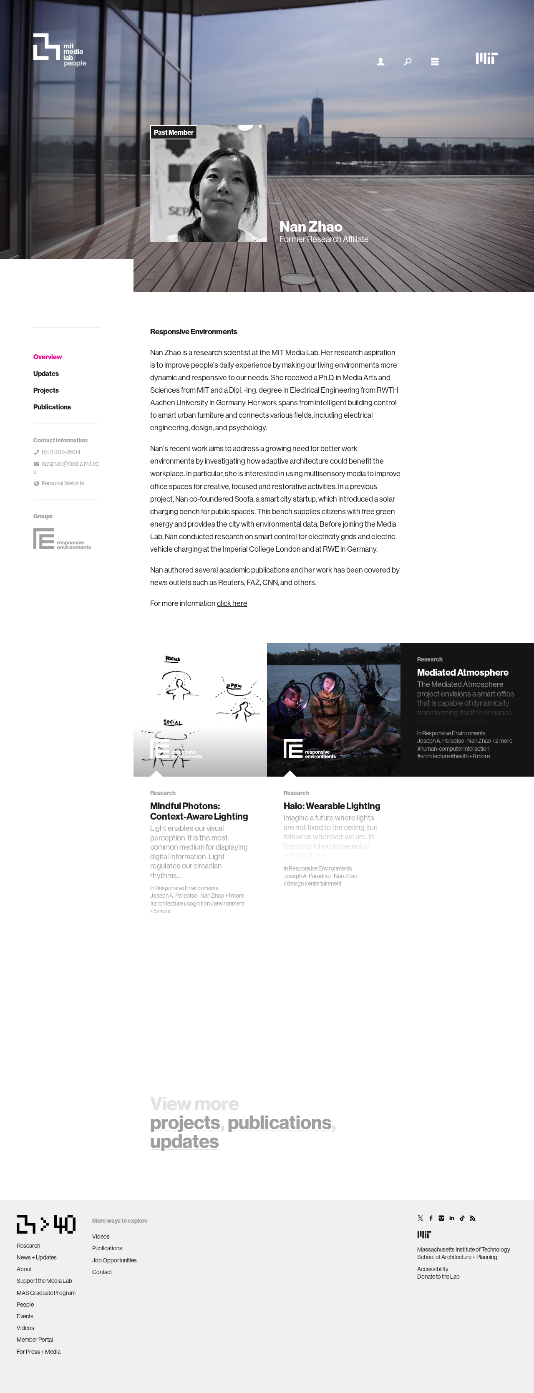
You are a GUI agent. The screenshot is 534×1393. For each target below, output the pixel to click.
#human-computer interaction (453, 748)
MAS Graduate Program (46, 1293)
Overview (47, 357)
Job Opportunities (114, 1260)
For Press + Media (38, 1351)
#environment (227, 903)
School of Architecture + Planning (457, 1257)
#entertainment (323, 883)
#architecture (166, 903)
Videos (25, 1328)
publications (280, 1122)
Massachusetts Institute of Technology (463, 1249)
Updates (46, 373)
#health (460, 756)
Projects (46, 390)
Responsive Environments (187, 888)
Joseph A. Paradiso (173, 895)
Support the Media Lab (44, 1280)
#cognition (197, 903)
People (25, 1304)
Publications (52, 407)
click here (232, 603)
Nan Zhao (212, 895)
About (24, 1269)
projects (185, 1122)
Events (25, 1316)
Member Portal (35, 1339)
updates (184, 1141)
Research (28, 1245)
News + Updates (37, 1257)
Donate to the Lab (438, 1276)
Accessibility (432, 1269)
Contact (102, 1272)
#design (294, 883)
